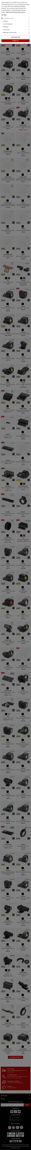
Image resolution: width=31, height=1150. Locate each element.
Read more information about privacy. (15, 12)
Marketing (5, 27)
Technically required (8, 18)
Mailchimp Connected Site (9, 32)
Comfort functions (7, 24)
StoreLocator (6, 29)
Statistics (5, 21)
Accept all (15, 41)
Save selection (15, 37)
